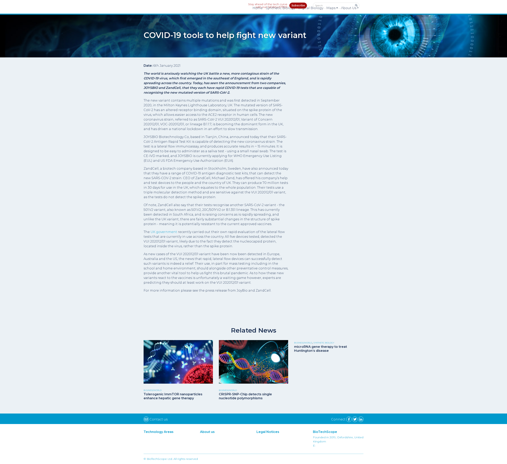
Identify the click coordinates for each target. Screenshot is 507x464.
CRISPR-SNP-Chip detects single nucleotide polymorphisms (245, 396)
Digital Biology (169, 441)
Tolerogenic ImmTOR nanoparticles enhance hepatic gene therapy (173, 396)
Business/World (153, 390)
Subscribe (298, 5)
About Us (225, 437)
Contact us (158, 419)
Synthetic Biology (324, 342)
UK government (164, 232)
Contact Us (225, 445)
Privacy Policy (281, 441)
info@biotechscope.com (333, 445)
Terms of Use (282, 437)
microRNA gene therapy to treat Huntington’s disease (320, 348)
